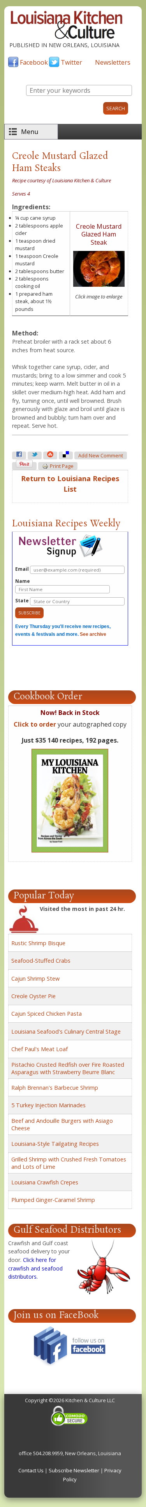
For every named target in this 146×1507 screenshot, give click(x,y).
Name (22, 581)
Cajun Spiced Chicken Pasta (46, 1013)
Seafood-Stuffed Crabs (40, 960)
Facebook (34, 62)
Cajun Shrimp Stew (35, 978)
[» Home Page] (66, 37)
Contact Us (31, 1470)
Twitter (71, 62)
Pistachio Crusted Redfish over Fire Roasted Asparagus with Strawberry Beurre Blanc (67, 1068)
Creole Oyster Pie (33, 996)
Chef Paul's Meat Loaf (39, 1049)
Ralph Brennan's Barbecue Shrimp (54, 1087)
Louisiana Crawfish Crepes (44, 1182)
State (22, 601)
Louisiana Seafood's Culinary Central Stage (66, 1031)
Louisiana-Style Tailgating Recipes (55, 1143)
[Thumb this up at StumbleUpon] (50, 455)
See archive (93, 634)
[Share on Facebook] (19, 455)
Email (22, 569)
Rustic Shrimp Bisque (38, 943)
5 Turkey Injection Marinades (48, 1105)
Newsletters (112, 62)
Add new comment (100, 455)
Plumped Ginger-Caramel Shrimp (53, 1199)
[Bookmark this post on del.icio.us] (66, 455)
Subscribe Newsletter (74, 1470)
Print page (62, 466)
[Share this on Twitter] (35, 455)
